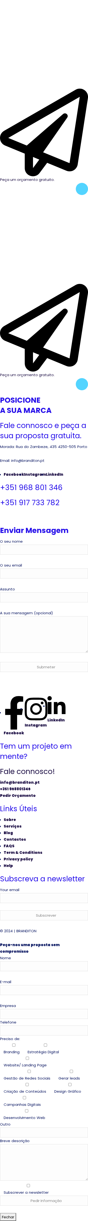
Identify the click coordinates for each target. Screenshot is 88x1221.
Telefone (8, 1022)
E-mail (5, 981)
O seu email (11, 565)
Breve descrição (24, 1166)
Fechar (8, 1217)
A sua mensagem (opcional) (26, 612)
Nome (5, 957)
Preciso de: (40, 1078)
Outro (5, 1124)
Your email (9, 889)
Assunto (7, 589)
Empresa (8, 1005)
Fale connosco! (27, 771)
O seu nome (11, 541)
